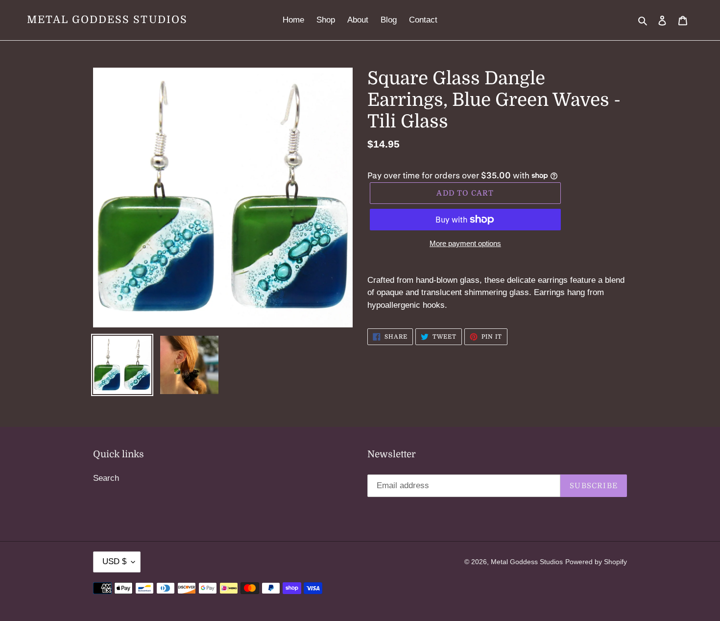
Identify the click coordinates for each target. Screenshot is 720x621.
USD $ (114, 561)
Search (106, 478)
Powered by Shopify (596, 562)
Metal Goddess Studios (107, 19)
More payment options (465, 243)
